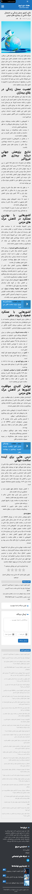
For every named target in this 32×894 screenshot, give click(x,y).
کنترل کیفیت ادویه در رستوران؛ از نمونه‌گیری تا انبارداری (16, 585)
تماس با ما (26, 850)
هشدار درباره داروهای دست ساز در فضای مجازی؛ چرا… (16, 594)
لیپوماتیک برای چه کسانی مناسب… (14, 877)
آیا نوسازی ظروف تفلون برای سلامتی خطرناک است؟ (17, 731)
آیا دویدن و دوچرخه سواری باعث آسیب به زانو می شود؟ (16, 775)
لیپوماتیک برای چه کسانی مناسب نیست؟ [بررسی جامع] (16, 658)
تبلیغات (27, 853)
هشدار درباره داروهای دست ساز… (14, 883)
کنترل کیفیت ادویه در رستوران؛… (14, 871)
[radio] (23, 570)
